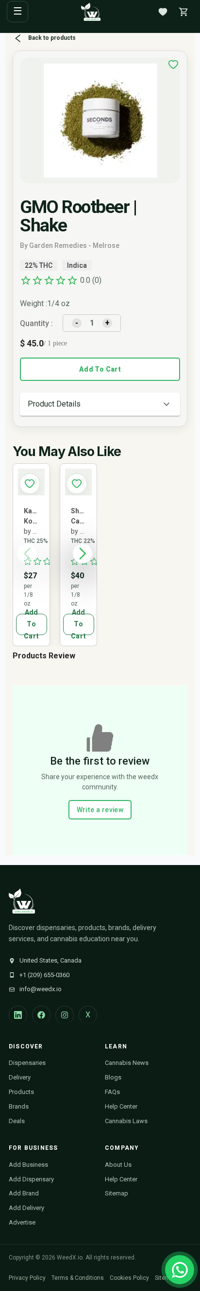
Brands (19, 1106)
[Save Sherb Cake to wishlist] (77, 484)
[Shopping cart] (183, 11)
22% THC (38, 265)
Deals (17, 1121)
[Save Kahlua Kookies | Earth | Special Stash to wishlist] (29, 484)
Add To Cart (100, 369)
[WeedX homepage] (90, 11)
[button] (100, 404)
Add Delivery (26, 1207)
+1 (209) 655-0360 (44, 975)
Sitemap (116, 1193)
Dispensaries (27, 1062)
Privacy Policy (27, 1278)
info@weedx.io (40, 989)
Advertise (22, 1222)
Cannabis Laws (126, 1121)
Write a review (100, 810)
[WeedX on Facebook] (41, 1015)
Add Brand (24, 1193)
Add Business (28, 1164)
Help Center (121, 1106)
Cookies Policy (129, 1278)
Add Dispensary (31, 1179)
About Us (118, 1164)
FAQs (112, 1091)
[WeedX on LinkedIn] (18, 1015)
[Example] (173, 64)
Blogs (113, 1077)
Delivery (20, 1077)
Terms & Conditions (77, 1278)
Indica (77, 265)
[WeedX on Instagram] (64, 1015)
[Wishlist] (162, 11)
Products (21, 1091)
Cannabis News (127, 1062)
